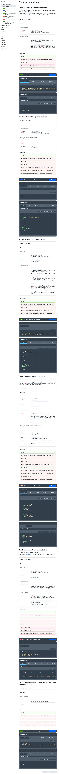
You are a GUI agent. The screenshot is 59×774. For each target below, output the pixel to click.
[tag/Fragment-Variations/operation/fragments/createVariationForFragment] (18, 117)
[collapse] (20, 218)
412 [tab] (47, 663)
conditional (36, 382)
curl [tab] (24, 81)
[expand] (21, 108)
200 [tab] (23, 97)
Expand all (46, 103)
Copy (53, 84)
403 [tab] (35, 205)
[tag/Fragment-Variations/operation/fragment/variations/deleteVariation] (18, 550)
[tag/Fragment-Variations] (18, 2)
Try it (52, 74)
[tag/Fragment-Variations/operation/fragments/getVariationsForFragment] (18, 8)
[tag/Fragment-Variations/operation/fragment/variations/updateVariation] (18, 376)
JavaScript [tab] (51, 81)
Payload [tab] (23, 186)
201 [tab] (23, 205)
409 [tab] (41, 663)
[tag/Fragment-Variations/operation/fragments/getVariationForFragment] (18, 239)
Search (2, 1)
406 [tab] (45, 97)
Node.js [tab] (42, 81)
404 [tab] (37, 97)
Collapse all (52, 103)
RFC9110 (46, 421)
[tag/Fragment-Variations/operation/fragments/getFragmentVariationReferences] (18, 683)
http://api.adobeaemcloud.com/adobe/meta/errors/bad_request (39, 672)
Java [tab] (33, 81)
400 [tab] (30, 97)
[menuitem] (8, 4)
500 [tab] (52, 97)
